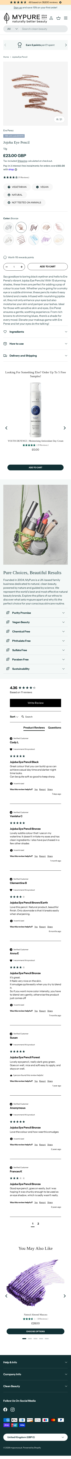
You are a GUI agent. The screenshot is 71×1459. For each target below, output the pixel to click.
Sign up (18, 7)
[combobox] (35, 28)
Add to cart (47, 266)
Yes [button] (36, 789)
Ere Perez (8, 130)
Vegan (44, 186)
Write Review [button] (36, 702)
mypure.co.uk (16, 1447)
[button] (35, 177)
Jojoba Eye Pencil (19, 57)
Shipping (22, 160)
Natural (17, 194)
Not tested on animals (26, 202)
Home (6, 57)
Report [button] (42, 789)
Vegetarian (19, 186)
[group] (35, 688)
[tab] (34, 728)
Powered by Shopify (32, 1447)
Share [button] (50, 789)
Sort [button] (13, 716)
